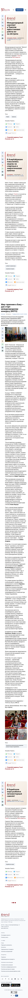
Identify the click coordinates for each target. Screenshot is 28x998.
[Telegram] (15, 979)
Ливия (7, 116)
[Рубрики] (25, 9)
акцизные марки (10, 268)
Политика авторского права (8, 969)
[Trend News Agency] (5, 915)
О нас (2, 943)
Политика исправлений (6, 951)
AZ (14, 995)
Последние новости (5, 935)
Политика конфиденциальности (8, 967)
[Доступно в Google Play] (15, 985)
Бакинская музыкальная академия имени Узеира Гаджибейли (14, 746)
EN (11, 995)
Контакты (3, 947)
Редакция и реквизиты (6, 945)
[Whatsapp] (2, 979)
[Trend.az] (5, 10)
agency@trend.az (4, 928)
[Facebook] (5, 979)
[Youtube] (12, 979)
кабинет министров (11, 266)
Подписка (3, 957)
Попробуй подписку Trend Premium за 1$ (14, 138)
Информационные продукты (8, 959)
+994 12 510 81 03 (5, 926)
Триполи (14, 116)
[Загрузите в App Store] (5, 985)
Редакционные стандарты (7, 949)
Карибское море (10, 864)
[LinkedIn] (18, 979)
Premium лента (4, 937)
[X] (8, 979)
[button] (2, 16)
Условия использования (7, 964)
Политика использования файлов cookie (10, 971)
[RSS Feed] (21, 979)
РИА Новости (16, 57)
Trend (19, 55)
